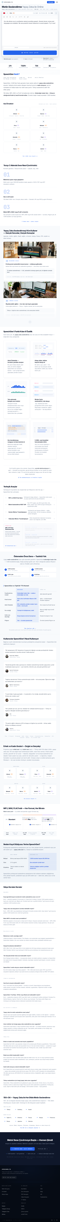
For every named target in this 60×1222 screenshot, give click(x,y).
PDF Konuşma (24, 1194)
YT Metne (23, 1199)
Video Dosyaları (25, 1197)
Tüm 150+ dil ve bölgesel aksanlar (29, 1127)
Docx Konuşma (25, 1191)
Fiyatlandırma (43, 1197)
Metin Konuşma (6, 1188)
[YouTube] (51, 1220)
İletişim (3, 1206)
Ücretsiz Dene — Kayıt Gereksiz (23, 1149)
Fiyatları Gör (42, 1149)
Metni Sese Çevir (31, 52)
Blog (41, 1191)
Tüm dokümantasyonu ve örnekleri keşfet (31, 477)
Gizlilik (22, 1206)
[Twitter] (54, 1220)
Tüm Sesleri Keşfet (29, 798)
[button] (20, 13)
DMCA (22, 1208)
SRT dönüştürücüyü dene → (10, 545)
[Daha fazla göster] (30, 322)
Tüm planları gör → (30, 628)
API (41, 1194)
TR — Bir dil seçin (9, 1177)
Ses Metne (23, 1188)
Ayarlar (16, 47)
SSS (41, 1188)
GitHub (3, 1214)
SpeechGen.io (9, 1220)
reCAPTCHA (24, 1214)
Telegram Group (6, 1208)
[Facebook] (57, 1220)
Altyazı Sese (5, 1194)
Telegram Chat (5, 1211)
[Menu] (57, 2)
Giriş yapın (50, 2)
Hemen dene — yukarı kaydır (30, 221)
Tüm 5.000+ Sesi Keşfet (29, 156)
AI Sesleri (4, 1191)
